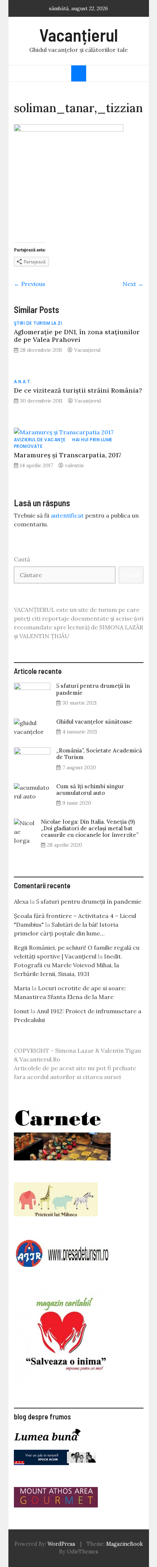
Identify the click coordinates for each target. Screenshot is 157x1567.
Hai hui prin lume (92, 439)
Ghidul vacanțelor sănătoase (94, 721)
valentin (74, 465)
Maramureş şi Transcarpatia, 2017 (67, 455)
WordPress (61, 1544)
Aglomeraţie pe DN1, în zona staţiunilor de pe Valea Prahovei (77, 336)
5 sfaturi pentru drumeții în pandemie (93, 689)
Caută (22, 559)
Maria (22, 988)
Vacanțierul (78, 34)
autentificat (67, 515)
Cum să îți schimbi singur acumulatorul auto (90, 789)
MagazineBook (124, 1544)
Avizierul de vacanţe (40, 439)
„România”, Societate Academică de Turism (99, 753)
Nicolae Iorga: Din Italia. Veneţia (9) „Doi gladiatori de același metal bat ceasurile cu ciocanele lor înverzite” (89, 828)
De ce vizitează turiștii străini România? (78, 390)
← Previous (29, 283)
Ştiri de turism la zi (38, 323)
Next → (133, 283)
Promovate (28, 446)
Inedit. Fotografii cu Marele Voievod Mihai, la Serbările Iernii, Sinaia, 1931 (68, 965)
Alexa (21, 901)
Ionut (21, 1011)
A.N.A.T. (22, 381)
